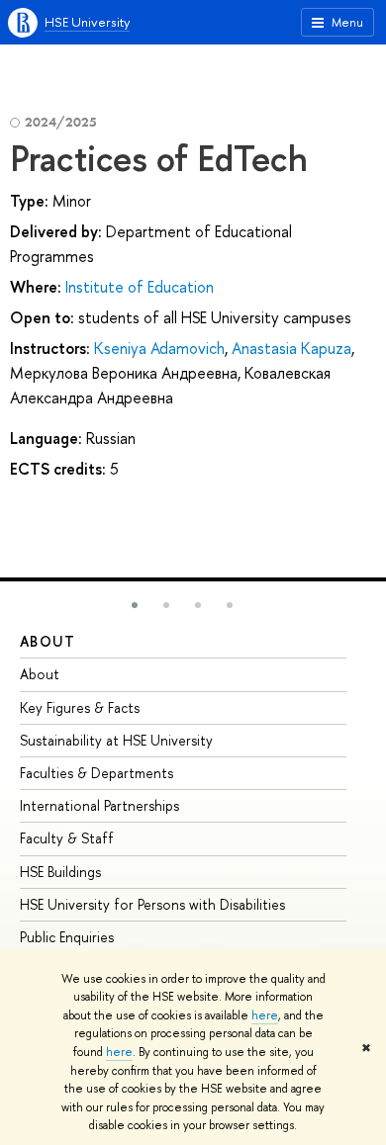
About (47, 641)
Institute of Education (139, 287)
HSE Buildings (60, 871)
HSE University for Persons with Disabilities (152, 904)
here (264, 1015)
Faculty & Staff (67, 838)
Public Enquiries (67, 936)
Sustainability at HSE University (116, 740)
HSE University (87, 22)
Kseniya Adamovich (159, 348)
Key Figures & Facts (80, 707)
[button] (134, 605)
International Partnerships (99, 805)
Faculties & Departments (96, 772)
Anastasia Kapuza (291, 348)
